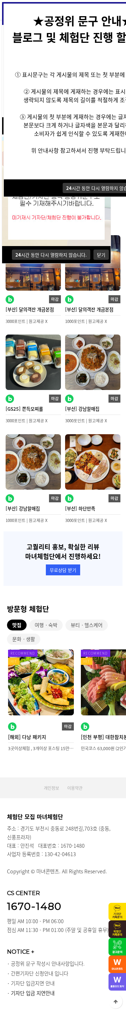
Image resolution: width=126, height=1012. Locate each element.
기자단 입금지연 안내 (33, 983)
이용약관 (75, 788)
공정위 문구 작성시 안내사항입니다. (48, 963)
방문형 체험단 (28, 608)
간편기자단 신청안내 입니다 (39, 973)
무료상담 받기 (63, 570)
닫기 (101, 254)
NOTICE (20, 951)
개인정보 (51, 788)
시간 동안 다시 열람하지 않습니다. (51, 254)
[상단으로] (115, 1001)
